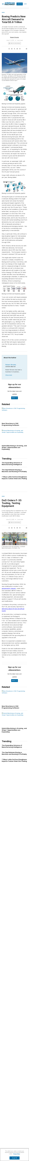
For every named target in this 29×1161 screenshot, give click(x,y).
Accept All (14, 1158)
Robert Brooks (14, 37)
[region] (14, 1155)
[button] (3, 4)
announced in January (9, 588)
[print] (26, 48)
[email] (20, 48)
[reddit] (17, 48)
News (3, 12)
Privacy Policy (16, 1153)
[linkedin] (12, 48)
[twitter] (14, 48)
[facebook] (9, 48)
